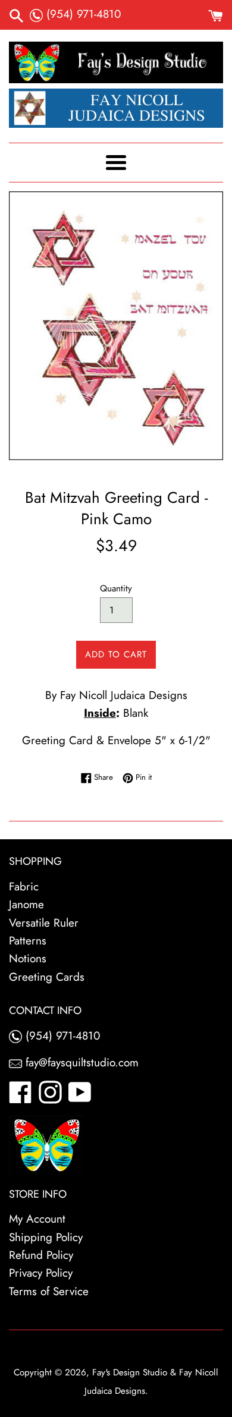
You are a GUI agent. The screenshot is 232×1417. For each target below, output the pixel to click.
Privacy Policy (41, 1273)
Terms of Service (49, 1291)
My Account (37, 1219)
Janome (26, 904)
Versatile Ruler (44, 923)
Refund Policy (41, 1255)
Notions (27, 958)
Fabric (24, 886)
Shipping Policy (46, 1237)
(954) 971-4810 (82, 14)
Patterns (27, 941)
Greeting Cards (46, 977)
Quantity (116, 588)
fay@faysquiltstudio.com (80, 1062)
